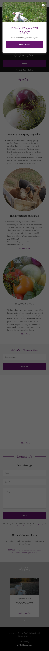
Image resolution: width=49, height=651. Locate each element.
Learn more (24, 44)
